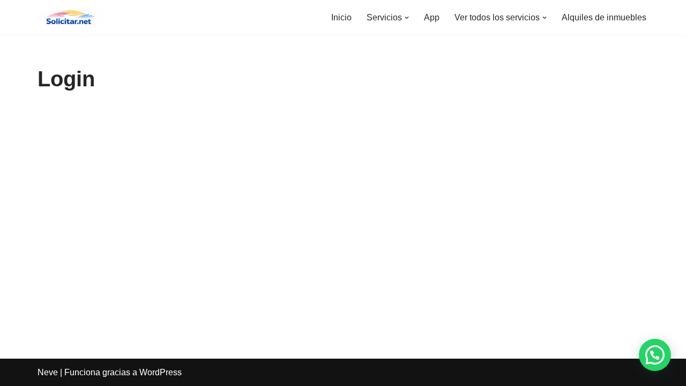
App (431, 17)
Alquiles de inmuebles (604, 17)
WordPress (160, 372)
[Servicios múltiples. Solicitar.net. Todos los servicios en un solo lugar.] (70, 17)
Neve (48, 372)
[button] (407, 18)
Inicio (341, 17)
